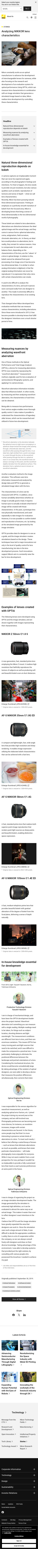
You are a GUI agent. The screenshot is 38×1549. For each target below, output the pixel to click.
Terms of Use (22, 1523)
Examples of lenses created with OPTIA (15, 140)
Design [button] (5, 1481)
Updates (10, 1504)
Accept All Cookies (19, 1546)
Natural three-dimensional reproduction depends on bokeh (15, 127)
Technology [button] (6, 1475)
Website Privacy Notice (8, 1523)
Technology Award (9, 1446)
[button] (27, 17)
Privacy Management (25, 1520)
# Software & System (24, 1283)
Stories (23, 1441)
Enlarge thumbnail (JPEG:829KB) (14, 704)
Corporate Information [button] (11, 1469)
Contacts (4, 1520)
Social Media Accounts (8, 1507)
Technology (18, 1412)
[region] (19, 1537)
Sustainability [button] (7, 1487)
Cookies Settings (19, 1536)
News (3, 1504)
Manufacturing (25, 1427)
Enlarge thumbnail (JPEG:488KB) (14, 867)
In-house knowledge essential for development (16, 147)
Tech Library (6, 1441)
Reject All (19, 1541)
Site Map (12, 1520)
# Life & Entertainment (24, 1287)
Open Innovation (8, 1434)
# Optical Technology (9, 1283)
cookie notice (7, 1533)
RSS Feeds (19, 1504)
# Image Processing (9, 1287)
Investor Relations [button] (9, 1493)
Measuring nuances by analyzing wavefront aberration (15, 133)
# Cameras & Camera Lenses (11, 1291)
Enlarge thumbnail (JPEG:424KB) (14, 785)
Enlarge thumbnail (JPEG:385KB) (14, 948)
